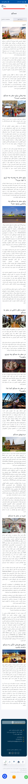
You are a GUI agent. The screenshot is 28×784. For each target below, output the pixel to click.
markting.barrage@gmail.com (15, 741)
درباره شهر (20, 19)
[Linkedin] (10, 753)
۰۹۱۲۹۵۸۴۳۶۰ (19, 739)
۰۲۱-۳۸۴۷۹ (19, 737)
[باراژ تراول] (4, 6)
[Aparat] (12, 753)
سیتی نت (12, 772)
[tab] (18, 722)
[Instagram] (15, 753)
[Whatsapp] (18, 753)
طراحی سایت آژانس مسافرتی (21, 772)
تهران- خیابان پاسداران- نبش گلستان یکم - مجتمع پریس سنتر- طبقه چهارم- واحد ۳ (14, 732)
